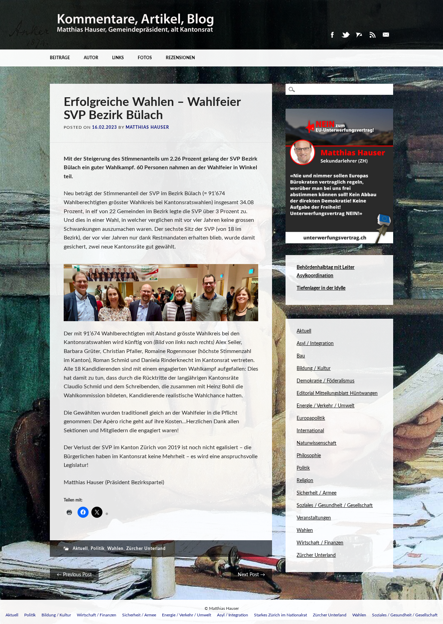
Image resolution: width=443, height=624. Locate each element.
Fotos (145, 58)
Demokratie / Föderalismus (325, 381)
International (310, 430)
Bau (301, 356)
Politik (98, 548)
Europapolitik (311, 418)
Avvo (359, 35)
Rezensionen (180, 58)
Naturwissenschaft (316, 443)
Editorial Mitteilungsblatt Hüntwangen (337, 393)
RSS (372, 35)
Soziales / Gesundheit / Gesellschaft (335, 505)
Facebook (332, 35)
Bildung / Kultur (314, 368)
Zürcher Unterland (146, 548)
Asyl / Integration (315, 343)
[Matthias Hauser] (136, 37)
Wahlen (115, 548)
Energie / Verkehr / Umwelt (325, 406)
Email (386, 35)
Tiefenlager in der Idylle (321, 288)
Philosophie (309, 455)
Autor (91, 58)
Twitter (345, 35)
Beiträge (60, 58)
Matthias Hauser (147, 127)
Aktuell (80, 548)
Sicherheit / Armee (316, 493)
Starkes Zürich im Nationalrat (280, 615)
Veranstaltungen (314, 518)
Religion (305, 480)
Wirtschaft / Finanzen (320, 543)
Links (118, 58)
